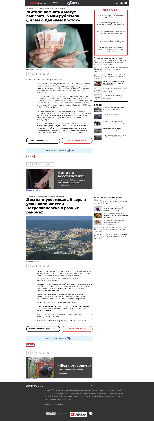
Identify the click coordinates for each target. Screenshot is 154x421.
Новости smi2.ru (33, 190)
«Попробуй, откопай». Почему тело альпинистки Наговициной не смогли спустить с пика (114, 208)
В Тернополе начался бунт (111, 114)
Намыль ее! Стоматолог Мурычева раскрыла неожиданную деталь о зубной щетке (114, 229)
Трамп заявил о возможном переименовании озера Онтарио (113, 129)
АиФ (38, 261)
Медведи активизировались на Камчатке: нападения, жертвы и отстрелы (111, 49)
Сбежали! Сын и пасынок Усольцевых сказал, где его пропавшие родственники (115, 69)
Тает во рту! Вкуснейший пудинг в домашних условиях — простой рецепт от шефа (114, 83)
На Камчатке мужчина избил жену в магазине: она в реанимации (111, 32)
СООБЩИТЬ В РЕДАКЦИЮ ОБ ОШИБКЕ (93, 385)
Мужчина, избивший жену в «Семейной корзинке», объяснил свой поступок (111, 15)
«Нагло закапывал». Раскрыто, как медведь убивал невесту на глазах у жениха (115, 201)
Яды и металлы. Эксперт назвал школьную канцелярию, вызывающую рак (113, 222)
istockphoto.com (39, 69)
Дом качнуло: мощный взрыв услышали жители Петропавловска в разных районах (111, 24)
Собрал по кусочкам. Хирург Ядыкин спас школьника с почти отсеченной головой (115, 236)
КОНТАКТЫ (76, 385)
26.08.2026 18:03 (31, 196)
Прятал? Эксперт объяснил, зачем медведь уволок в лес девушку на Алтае (114, 76)
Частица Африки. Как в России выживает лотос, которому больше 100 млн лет (114, 96)
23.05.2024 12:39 (31, 8)
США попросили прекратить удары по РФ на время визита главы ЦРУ (114, 136)
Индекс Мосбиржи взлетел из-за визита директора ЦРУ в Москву (113, 122)
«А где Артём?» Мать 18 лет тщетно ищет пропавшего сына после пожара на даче (114, 62)
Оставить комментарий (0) (77, 140)
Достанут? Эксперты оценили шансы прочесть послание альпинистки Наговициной (115, 90)
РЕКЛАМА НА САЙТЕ (51, 385)
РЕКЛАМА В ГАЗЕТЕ (64, 385)
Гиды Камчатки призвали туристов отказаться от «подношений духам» (111, 41)
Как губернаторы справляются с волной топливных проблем (113, 108)
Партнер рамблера (63, 413)
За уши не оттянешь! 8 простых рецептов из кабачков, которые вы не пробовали (115, 215)
